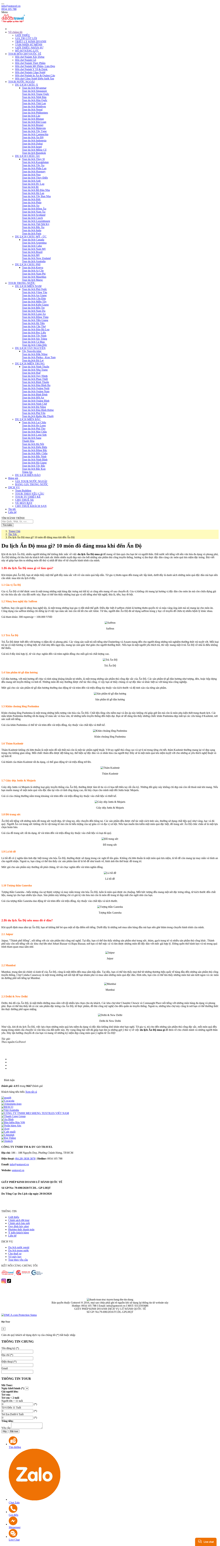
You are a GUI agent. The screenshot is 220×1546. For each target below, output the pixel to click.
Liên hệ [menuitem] (12, 512)
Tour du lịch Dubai (32, 143)
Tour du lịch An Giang (34, 295)
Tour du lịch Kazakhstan (35, 162)
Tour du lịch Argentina (34, 242)
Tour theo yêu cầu (18, 1259)
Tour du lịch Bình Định (34, 394)
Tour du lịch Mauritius (34, 276)
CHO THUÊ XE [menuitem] (24, 499)
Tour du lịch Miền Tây (34, 301)
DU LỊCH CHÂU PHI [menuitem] (27, 264)
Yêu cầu (5, 1427)
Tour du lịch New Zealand (36, 258)
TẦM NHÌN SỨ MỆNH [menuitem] (28, 44)
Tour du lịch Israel (32, 146)
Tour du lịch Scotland (33, 214)
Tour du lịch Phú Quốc (34, 289)
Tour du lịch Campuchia (35, 134)
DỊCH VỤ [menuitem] (14, 487)
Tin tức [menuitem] (12, 509)
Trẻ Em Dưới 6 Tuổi (12, 1414)
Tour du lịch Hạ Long (34, 425)
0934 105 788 (8, 9)
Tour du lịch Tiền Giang (35, 320)
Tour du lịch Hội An (33, 397)
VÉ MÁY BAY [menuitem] (23, 502)
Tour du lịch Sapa (31, 437)
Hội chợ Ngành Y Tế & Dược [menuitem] (31, 69)
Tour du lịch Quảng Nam (35, 391)
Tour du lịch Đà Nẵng (34, 406)
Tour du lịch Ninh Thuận (35, 366)
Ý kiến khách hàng (18, 1232)
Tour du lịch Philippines (35, 112)
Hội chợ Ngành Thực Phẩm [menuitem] (30, 63)
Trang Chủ (14, 531)
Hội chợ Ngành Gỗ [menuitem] (25, 60)
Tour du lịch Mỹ (31, 255)
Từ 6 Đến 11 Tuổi (11, 1407)
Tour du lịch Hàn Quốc (34, 100)
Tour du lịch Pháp (31, 202)
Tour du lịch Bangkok (34, 152)
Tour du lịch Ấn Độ (32, 137)
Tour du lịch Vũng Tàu (34, 292)
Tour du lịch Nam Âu (33, 211)
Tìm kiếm (7, 525)
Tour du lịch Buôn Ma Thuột (37, 416)
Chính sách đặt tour (18, 1220)
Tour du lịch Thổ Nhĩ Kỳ (35, 224)
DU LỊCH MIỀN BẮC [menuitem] (28, 419)
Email (4, 1368)
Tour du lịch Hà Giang (34, 462)
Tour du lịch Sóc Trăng (34, 338)
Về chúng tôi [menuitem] (15, 32)
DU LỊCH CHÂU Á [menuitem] (26, 84)
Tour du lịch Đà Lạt (32, 360)
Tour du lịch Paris (31, 233)
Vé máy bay (14, 1256)
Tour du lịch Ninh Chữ (34, 403)
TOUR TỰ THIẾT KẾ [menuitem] (28, 496)
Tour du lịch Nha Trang (35, 369)
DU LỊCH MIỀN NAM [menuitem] (28, 286)
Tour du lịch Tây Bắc (33, 465)
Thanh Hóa (28, 441)
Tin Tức (12, 534)
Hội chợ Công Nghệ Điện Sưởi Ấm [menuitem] (34, 78)
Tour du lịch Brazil (32, 252)
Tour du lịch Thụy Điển (35, 177)
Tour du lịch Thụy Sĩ (33, 159)
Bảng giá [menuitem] (13, 478)
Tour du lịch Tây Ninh (34, 335)
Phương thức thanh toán (21, 1229)
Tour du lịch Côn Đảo (34, 298)
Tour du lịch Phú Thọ (33, 428)
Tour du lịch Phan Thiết (35, 379)
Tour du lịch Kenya (32, 267)
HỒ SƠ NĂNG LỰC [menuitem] (27, 50)
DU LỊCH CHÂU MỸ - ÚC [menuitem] (31, 236)
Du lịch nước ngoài (18, 1247)
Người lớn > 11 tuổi (12, 1400)
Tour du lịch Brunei (32, 125)
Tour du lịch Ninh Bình (34, 459)
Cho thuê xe (14, 1253)
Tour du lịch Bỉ (30, 187)
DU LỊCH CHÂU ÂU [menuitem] (27, 156)
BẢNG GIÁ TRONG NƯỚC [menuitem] (31, 484)
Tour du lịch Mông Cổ (34, 149)
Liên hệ (12, 1235)
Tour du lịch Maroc (32, 279)
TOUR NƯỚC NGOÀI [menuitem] (21, 81)
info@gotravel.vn (10, 5)
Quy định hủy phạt (18, 1226)
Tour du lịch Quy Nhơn (35, 375)
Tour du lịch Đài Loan (34, 121)
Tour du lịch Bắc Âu (33, 227)
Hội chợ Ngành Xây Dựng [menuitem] (29, 56)
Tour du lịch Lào (31, 115)
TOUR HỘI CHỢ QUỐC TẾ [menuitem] (24, 53)
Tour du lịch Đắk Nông (34, 354)
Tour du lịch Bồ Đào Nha (36, 190)
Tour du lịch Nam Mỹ (34, 248)
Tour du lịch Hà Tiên (33, 323)
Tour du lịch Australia (34, 261)
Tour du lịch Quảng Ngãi (35, 388)
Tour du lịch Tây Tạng (34, 131)
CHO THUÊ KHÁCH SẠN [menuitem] (31, 506)
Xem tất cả (31, 1091)
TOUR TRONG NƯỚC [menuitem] (21, 283)
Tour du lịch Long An (34, 314)
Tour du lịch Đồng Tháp (35, 317)
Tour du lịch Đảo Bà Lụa (35, 329)
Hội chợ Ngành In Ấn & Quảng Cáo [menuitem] (35, 75)
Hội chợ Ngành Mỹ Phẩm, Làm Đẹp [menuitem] (35, 66)
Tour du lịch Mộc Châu (34, 453)
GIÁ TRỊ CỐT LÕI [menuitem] (26, 38)
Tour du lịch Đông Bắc (34, 450)
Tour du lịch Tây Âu (33, 165)
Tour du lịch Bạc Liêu (34, 332)
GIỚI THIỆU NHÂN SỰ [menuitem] (29, 47)
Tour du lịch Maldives (34, 106)
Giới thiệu (13, 1217)
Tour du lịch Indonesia (34, 140)
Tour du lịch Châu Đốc (34, 344)
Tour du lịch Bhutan (33, 118)
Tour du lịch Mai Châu (34, 431)
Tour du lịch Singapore (34, 90)
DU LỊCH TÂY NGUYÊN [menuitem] (30, 348)
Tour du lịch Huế (31, 372)
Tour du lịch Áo (30, 205)
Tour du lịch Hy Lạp (33, 183)
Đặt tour (14, 1431)
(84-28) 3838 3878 (25, 1158)
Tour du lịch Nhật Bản (34, 97)
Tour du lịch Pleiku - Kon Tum (39, 357)
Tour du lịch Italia (31, 230)
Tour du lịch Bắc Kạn (34, 468)
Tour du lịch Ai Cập (33, 270)
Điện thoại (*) (8, 1361)
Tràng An (27, 471)
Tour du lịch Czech (32, 217)
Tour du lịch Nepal (32, 109)
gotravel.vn (18, 1170)
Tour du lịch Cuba (32, 245)
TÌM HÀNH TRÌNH (13, 518)
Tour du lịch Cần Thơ (34, 326)
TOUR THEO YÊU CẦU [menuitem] (29, 493)
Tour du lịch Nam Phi (34, 273)
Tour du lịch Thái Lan (34, 103)
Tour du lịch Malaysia (34, 128)
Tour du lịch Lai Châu (34, 422)
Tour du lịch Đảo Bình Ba (36, 385)
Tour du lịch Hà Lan (33, 193)
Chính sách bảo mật (19, 1223)
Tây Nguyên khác (32, 351)
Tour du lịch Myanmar (34, 87)
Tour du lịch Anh (31, 180)
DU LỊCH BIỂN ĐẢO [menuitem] (28, 475)
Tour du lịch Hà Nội (33, 444)
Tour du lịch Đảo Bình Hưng (38, 410)
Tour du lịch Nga (31, 174)
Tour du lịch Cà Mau (33, 341)
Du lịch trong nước (18, 1250)
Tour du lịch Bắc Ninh (34, 456)
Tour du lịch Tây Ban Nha (36, 196)
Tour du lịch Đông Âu (34, 208)
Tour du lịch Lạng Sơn (34, 434)
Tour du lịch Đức (31, 199)
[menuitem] (113, 29)
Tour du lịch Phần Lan (34, 168)
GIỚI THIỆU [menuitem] (22, 35)
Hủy (5, 1431)
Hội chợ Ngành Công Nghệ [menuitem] (30, 72)
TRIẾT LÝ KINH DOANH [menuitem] (30, 41)
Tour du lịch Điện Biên (34, 447)
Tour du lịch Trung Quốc (35, 94)
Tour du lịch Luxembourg (36, 221)
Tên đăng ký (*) (10, 1348)
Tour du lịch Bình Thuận (35, 382)
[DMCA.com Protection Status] (19, 1315)
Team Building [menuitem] (23, 490)
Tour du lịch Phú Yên (33, 413)
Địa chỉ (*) (7, 1354)
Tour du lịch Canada (33, 239)
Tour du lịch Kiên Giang (35, 304)
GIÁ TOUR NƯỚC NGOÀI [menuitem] (31, 481)
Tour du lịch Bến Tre (33, 307)
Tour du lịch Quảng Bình (35, 400)
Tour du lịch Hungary (34, 171)
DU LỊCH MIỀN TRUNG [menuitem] (30, 363)
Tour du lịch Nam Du (33, 310)
